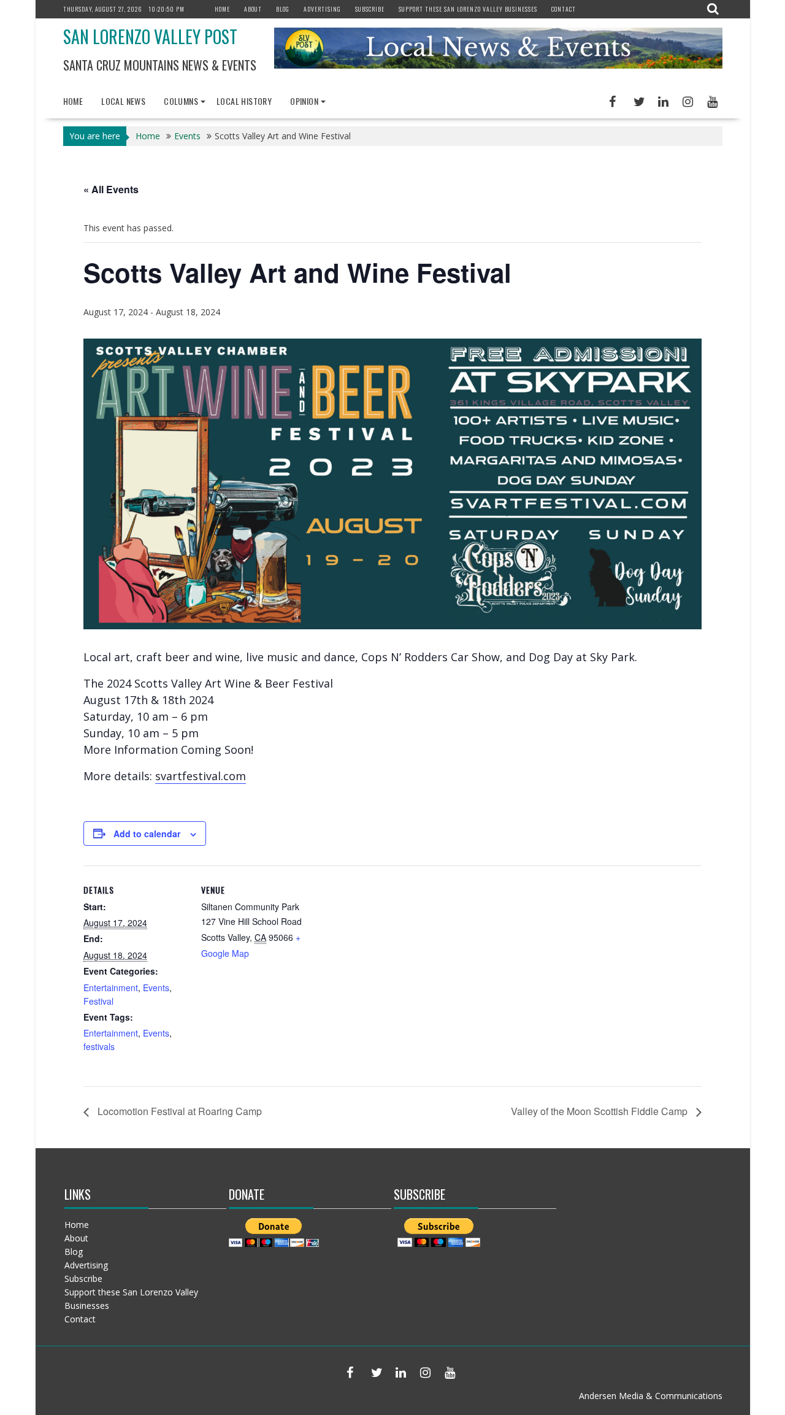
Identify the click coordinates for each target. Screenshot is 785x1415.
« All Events (111, 189)
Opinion (304, 100)
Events (156, 987)
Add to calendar (146, 833)
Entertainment (110, 987)
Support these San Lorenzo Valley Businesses (468, 8)
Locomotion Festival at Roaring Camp (178, 1111)
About (253, 8)
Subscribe (370, 8)
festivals (99, 1046)
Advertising (322, 8)
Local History (244, 100)
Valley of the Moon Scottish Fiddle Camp (600, 1111)
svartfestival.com (200, 776)
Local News (123, 100)
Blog (282, 8)
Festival (98, 1001)
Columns (181, 100)
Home (222, 8)
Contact (563, 8)
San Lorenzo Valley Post (150, 36)
